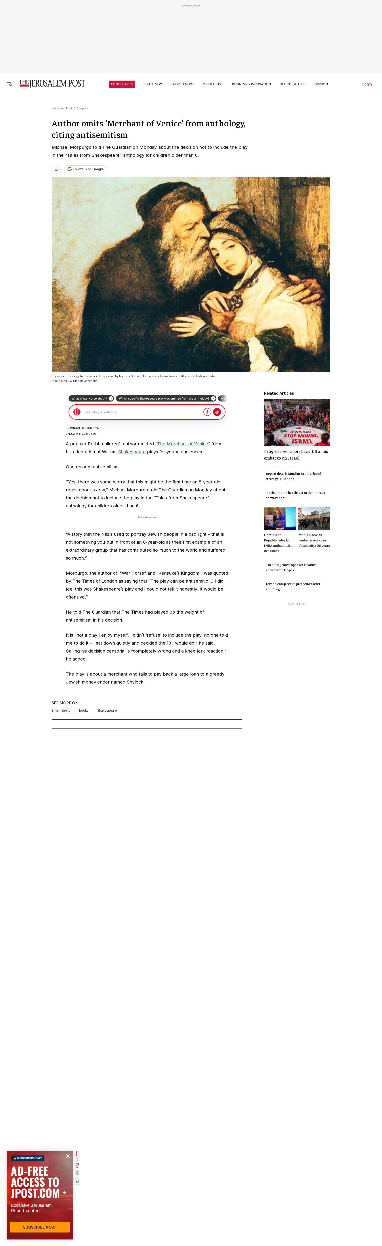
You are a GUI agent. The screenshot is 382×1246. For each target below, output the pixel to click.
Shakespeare (132, 451)
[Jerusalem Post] (49, 84)
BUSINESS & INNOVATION (251, 84)
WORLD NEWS (183, 84)
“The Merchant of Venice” (182, 443)
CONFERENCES (122, 84)
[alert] (40, 1195)
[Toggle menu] (9, 84)
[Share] (56, 169)
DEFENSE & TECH (293, 84)
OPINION (321, 84)
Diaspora (82, 108)
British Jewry (61, 710)
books (83, 710)
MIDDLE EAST (212, 84)
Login (367, 84)
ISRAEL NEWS (154, 84)
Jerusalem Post (62, 108)
